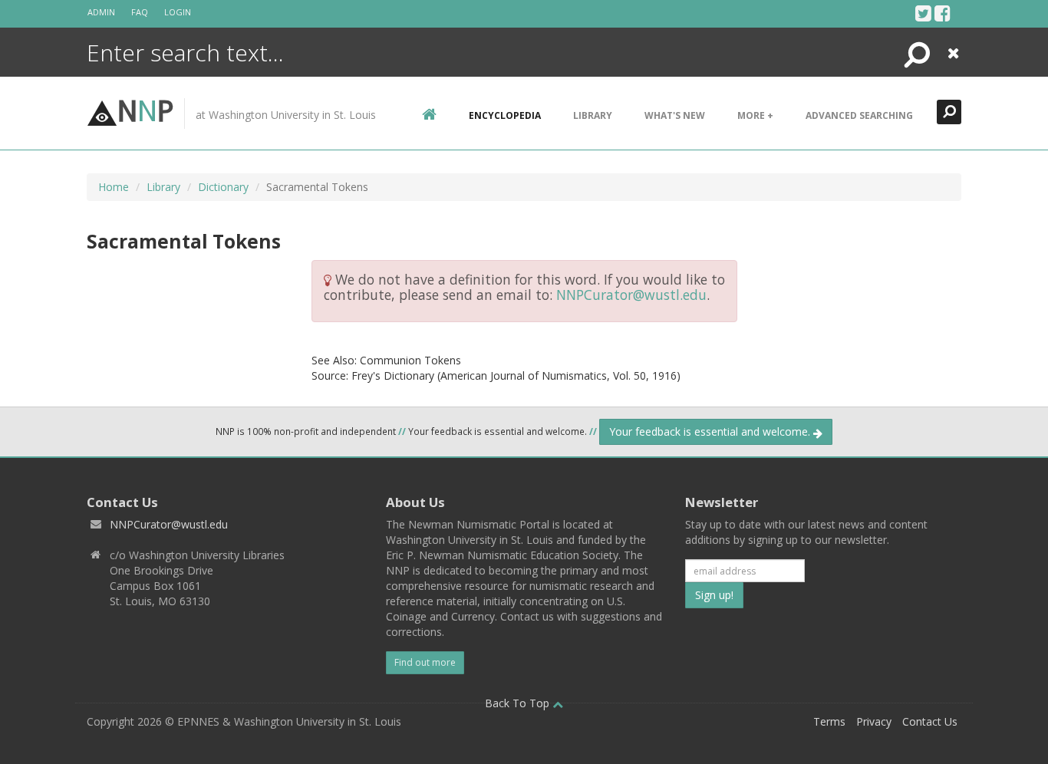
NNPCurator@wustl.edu (631, 294)
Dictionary (223, 186)
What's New (674, 115)
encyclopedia (505, 115)
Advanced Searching (859, 115)
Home (113, 186)
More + (755, 115)
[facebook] (942, 13)
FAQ (139, 12)
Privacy (873, 721)
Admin (101, 12)
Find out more (425, 662)
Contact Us (929, 721)
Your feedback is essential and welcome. (711, 431)
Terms (829, 721)
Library (592, 115)
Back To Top (518, 703)
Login (177, 12)
